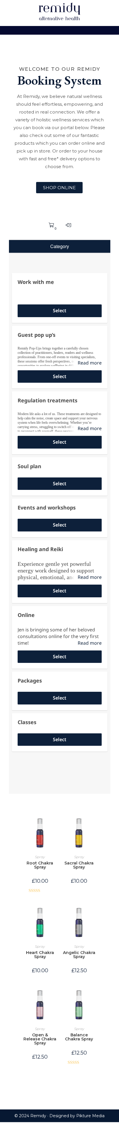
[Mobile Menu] (59, 30)
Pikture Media (90, 1115)
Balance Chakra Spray (79, 1037)
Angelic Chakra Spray (79, 955)
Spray (40, 857)
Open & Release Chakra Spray (39, 1039)
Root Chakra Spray (40, 865)
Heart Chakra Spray (40, 955)
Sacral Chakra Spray (79, 865)
